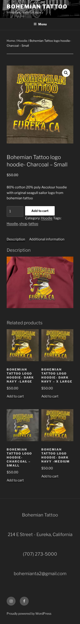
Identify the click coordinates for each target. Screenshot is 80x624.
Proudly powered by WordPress (29, 613)
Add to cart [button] (15, 396)
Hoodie (22, 40)
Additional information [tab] (46, 239)
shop (23, 224)
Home (11, 40)
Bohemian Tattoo (37, 6)
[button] (66, 73)
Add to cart (39, 211)
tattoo (33, 224)
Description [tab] (16, 239)
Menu (42, 24)
